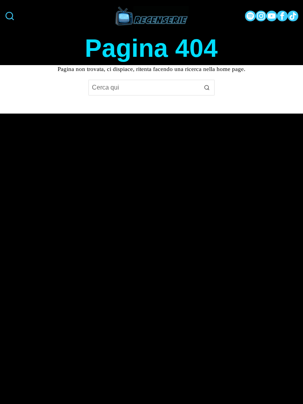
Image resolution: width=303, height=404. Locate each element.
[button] (207, 87)
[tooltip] (250, 16)
